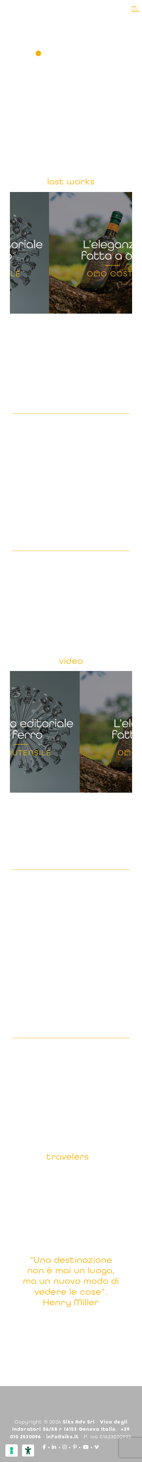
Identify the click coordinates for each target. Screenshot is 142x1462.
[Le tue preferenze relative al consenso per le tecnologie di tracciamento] (11, 1450)
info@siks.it (62, 1437)
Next (127, 253)
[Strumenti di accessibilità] (28, 1450)
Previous (14, 253)
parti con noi (71, 1327)
